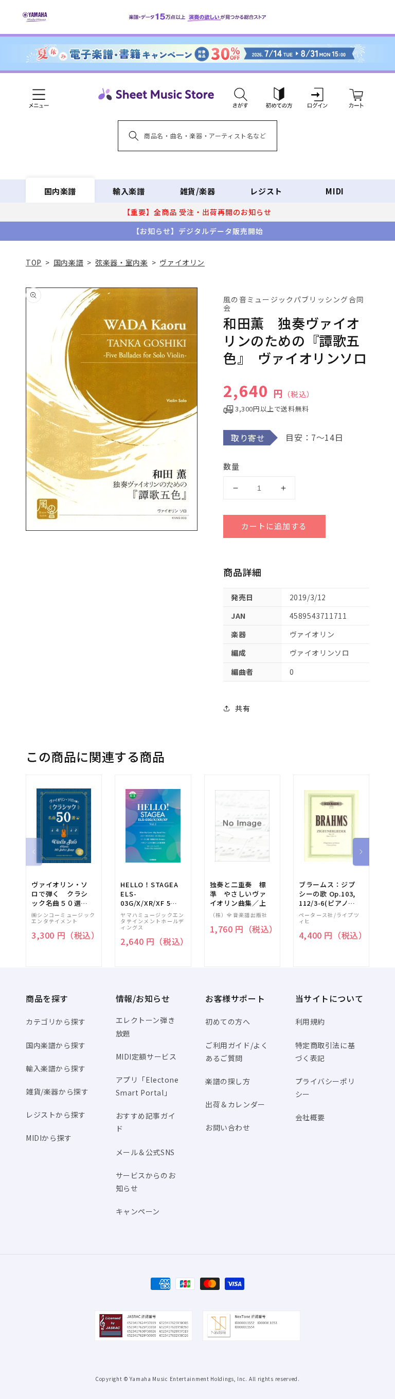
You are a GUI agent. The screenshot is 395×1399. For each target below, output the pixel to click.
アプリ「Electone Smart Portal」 (147, 1086)
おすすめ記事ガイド (146, 1122)
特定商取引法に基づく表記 (325, 1051)
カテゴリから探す (56, 1021)
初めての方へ (227, 1021)
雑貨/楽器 (198, 191)
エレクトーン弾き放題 (145, 1026)
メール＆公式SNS (145, 1152)
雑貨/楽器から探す (57, 1091)
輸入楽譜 (129, 191)
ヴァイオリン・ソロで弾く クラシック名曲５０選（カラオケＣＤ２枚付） (59, 894)
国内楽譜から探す (56, 1045)
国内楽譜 (60, 191)
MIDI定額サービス (146, 1056)
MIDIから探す (49, 1138)
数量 (231, 466)
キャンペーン (138, 1211)
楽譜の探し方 (227, 1081)
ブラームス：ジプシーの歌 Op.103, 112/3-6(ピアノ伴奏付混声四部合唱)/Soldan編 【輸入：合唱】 (327, 894)
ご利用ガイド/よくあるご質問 (236, 1051)
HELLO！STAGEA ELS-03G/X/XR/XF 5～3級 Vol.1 (149, 894)
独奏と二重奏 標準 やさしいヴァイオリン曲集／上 (238, 894)
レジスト (266, 191)
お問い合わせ (227, 1127)
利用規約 (310, 1021)
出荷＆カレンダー (235, 1104)
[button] (240, 94)
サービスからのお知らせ (146, 1181)
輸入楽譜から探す (56, 1068)
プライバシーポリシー (325, 1087)
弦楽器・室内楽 (121, 262)
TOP (34, 262)
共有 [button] (242, 708)
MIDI (335, 191)
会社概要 (310, 1117)
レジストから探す (56, 1114)
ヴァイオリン (182, 262)
